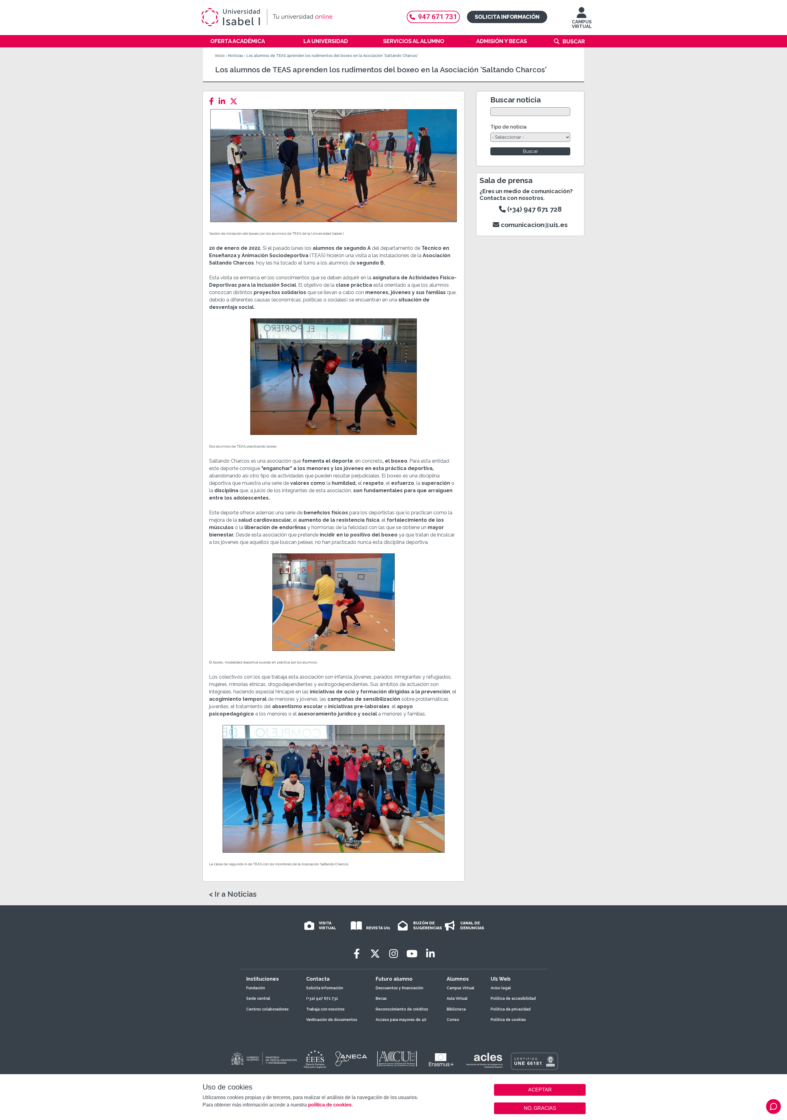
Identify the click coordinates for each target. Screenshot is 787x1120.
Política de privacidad (511, 1009)
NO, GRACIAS (540, 1108)
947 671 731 (437, 17)
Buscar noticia (515, 99)
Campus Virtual (460, 988)
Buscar (574, 41)
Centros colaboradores (267, 1009)
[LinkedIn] (224, 101)
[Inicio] (297, 17)
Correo (453, 1020)
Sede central (258, 998)
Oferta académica (237, 41)
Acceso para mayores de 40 (401, 1020)
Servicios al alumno (413, 41)
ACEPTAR (540, 1090)
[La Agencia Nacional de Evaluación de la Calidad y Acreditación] (351, 1059)
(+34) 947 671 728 (534, 209)
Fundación (255, 988)
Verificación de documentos (331, 1020)
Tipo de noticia (508, 127)
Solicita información (507, 17)
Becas (381, 998)
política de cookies (330, 1104)
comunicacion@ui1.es (533, 225)
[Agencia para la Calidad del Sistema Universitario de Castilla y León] (397, 1059)
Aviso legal (501, 988)
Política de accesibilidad (513, 998)
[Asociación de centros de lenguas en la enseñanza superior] (484, 1060)
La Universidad (325, 41)
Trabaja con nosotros (325, 1009)
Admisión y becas (501, 41)
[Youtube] (411, 953)
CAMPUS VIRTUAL (582, 24)
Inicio (220, 56)
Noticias (235, 56)
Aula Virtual (457, 998)
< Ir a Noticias (232, 894)
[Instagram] (393, 953)
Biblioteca (456, 1009)
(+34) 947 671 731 (322, 998)
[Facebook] (213, 101)
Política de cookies (508, 1020)
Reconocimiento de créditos (402, 1009)
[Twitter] (235, 101)
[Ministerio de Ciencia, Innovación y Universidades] (263, 1059)
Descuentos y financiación (399, 988)
